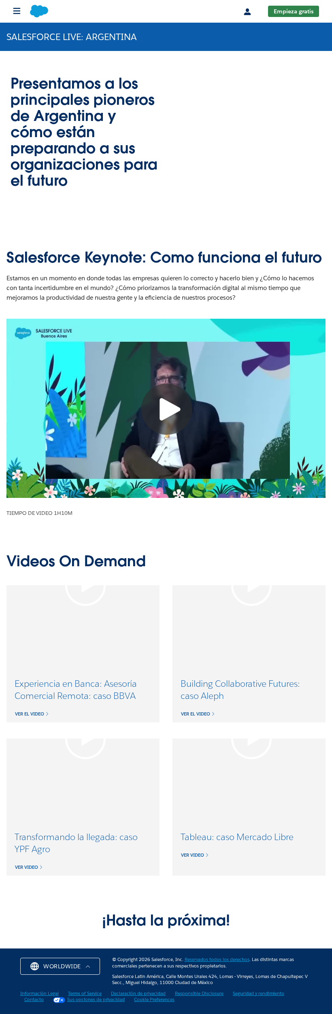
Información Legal (39, 994)
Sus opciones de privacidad (96, 1000)
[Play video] (85, 585)
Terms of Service (85, 994)
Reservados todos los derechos (217, 960)
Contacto (34, 1000)
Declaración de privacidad (138, 994)
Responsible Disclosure (199, 994)
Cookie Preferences (154, 1000)
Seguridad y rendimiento (258, 994)
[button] (32, 714)
